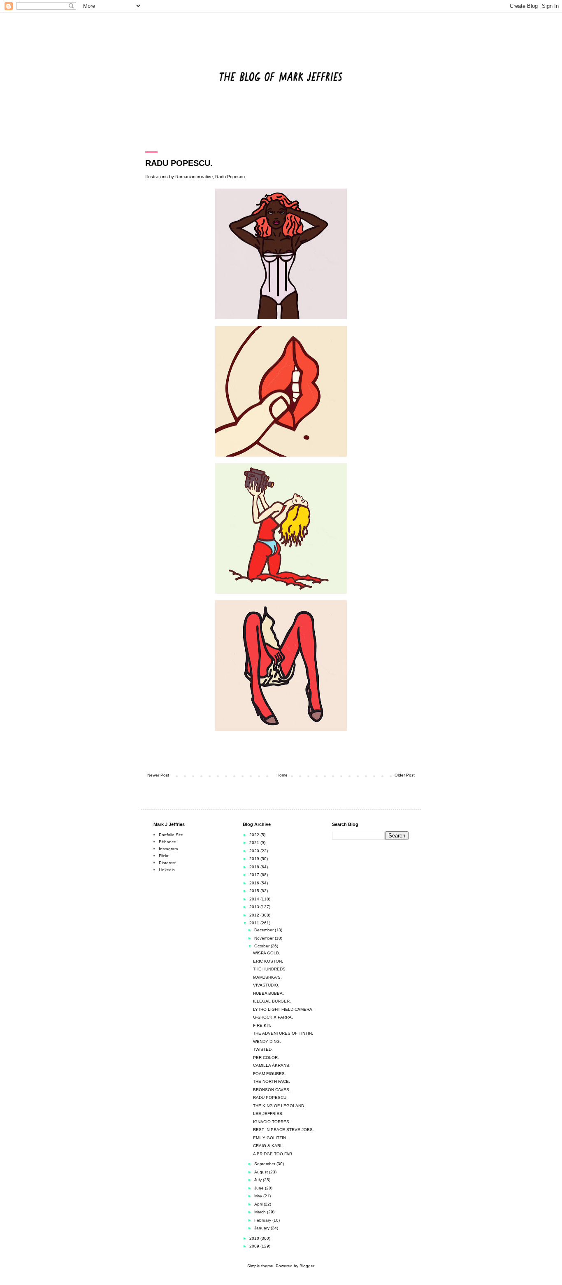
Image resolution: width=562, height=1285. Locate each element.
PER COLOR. (266, 1057)
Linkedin (167, 870)
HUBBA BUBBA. (268, 993)
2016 (254, 883)
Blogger (307, 1266)
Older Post (405, 775)
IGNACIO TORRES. (271, 1121)
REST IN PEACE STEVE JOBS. (283, 1129)
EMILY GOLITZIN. (270, 1138)
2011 (254, 923)
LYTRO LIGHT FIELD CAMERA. (283, 1009)
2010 (254, 1238)
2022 (254, 835)
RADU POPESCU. (270, 1097)
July (258, 1180)
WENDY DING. (267, 1041)
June (259, 1188)
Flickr (163, 856)
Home (282, 775)
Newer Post (158, 775)
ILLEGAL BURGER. (272, 1001)
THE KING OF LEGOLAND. (279, 1105)
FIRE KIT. (262, 1025)
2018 (254, 867)
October (262, 946)
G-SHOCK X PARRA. (273, 1017)
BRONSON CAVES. (271, 1089)
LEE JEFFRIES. (268, 1113)
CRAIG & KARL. (268, 1145)
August (261, 1172)
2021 (254, 842)
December (264, 930)
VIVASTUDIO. (266, 985)
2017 (254, 874)
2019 (254, 858)
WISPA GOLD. (266, 953)
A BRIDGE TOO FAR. (273, 1154)
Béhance (167, 842)
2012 (254, 915)
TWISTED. (263, 1049)
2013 (254, 907)
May (258, 1196)
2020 (254, 851)
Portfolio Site (171, 835)
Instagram (168, 849)
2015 (254, 891)
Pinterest (167, 863)
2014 (254, 899)
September (265, 1163)
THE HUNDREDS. (270, 969)
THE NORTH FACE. (271, 1081)
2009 (254, 1246)
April (259, 1204)
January (262, 1228)
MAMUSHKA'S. (267, 977)
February (263, 1220)
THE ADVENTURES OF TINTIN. (283, 1033)
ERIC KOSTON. (268, 961)
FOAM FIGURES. (269, 1073)
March (260, 1212)
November (264, 938)
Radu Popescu (230, 176)
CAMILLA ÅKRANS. (271, 1065)
